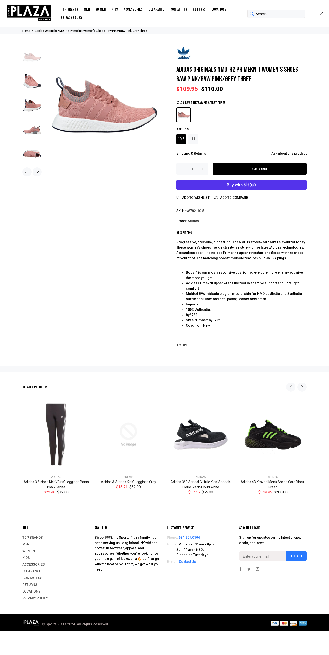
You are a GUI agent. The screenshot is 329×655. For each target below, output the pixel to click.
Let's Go (296, 556)
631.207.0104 (189, 537)
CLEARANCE (156, 9)
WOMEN (101, 9)
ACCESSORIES (133, 9)
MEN (87, 9)
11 (193, 139)
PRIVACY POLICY (72, 17)
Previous (27, 171)
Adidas (193, 221)
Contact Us (187, 562)
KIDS (115, 9)
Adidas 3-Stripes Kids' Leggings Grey (128, 482)
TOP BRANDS (69, 9)
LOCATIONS (219, 9)
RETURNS (199, 9)
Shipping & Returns (191, 153)
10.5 (181, 139)
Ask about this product (289, 153)
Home (26, 30)
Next (37, 171)
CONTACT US (178, 9)
